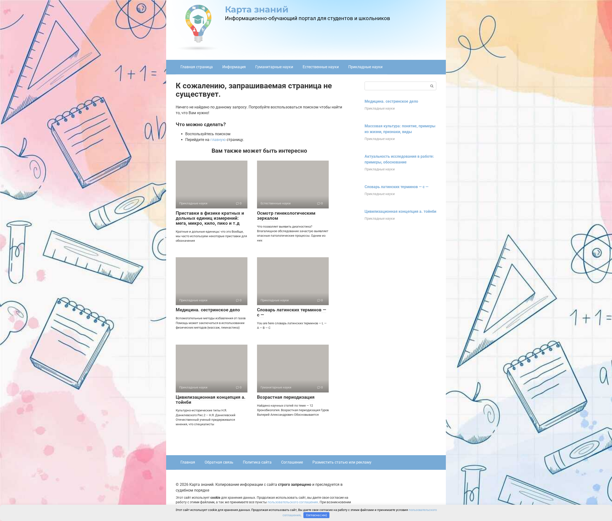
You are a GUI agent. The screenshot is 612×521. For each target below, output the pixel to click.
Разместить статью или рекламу (342, 462)
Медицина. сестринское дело (208, 310)
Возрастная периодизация (286, 397)
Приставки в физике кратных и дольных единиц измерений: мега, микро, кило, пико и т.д (210, 218)
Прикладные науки (365, 67)
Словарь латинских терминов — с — (291, 312)
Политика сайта (257, 462)
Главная (187, 462)
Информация (234, 67)
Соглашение (292, 462)
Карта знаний (257, 9)
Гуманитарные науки (274, 67)
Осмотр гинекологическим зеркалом (286, 215)
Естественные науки (321, 67)
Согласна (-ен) (316, 515)
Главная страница (196, 67)
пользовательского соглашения (293, 502)
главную (218, 139)
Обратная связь (219, 462)
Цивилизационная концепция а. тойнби (211, 399)
